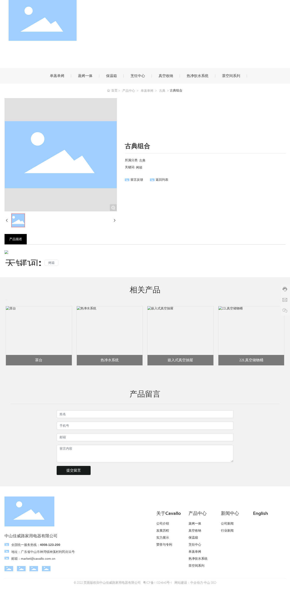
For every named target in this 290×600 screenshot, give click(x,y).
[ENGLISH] (278, 20)
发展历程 (162, 531)
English (260, 513)
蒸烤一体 (85, 76)
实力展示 (162, 538)
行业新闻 (227, 531)
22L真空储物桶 (251, 360)
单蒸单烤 (57, 76)
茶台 (38, 360)
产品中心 (128, 91)
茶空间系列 (231, 76)
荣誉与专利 (164, 545)
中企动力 (196, 583)
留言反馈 (136, 180)
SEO (213, 583)
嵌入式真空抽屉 (180, 360)
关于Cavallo (168, 513)
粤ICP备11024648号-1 (157, 583)
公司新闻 (227, 523)
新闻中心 (230, 513)
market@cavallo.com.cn (38, 558)
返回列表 (162, 180)
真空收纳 (166, 76)
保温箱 (111, 76)
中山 (207, 583)
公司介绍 (162, 523)
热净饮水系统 (197, 76)
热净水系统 (110, 360)
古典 (162, 91)
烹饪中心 (137, 76)
